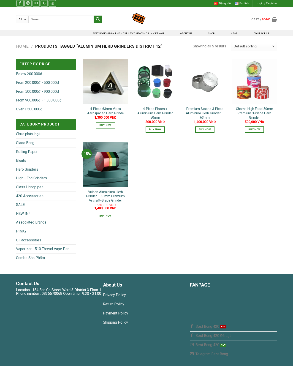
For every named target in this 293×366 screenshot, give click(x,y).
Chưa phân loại (28, 134)
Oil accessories (28, 240)
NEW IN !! (24, 213)
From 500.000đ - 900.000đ (37, 91)
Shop (211, 33)
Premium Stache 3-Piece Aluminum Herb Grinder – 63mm (205, 113)
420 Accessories (29, 196)
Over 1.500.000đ (29, 109)
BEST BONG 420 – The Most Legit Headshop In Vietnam (128, 33)
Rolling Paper (27, 152)
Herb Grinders (27, 169)
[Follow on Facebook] (20, 3)
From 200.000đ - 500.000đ (37, 82)
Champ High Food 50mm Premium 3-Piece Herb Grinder (254, 113)
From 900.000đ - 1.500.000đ (39, 100)
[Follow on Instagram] (28, 3)
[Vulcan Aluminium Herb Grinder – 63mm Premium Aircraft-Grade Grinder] (105, 164)
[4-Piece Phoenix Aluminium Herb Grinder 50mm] (155, 81)
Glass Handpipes (29, 187)
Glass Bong (25, 143)
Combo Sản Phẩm (30, 258)
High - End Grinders (31, 178)
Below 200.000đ (29, 74)
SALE (20, 204)
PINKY (21, 231)
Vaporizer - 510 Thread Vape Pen (42, 249)
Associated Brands (31, 222)
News (234, 33)
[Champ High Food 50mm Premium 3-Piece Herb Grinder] (254, 81)
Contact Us (261, 33)
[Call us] (44, 3)
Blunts (21, 160)
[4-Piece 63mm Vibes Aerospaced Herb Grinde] (105, 81)
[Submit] (98, 19)
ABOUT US (186, 33)
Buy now (105, 125)
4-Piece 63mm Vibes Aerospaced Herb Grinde (105, 111)
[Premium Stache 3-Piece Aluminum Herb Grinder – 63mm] (204, 81)
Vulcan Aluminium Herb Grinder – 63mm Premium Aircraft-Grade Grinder (105, 196)
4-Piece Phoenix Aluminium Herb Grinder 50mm (155, 113)
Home (22, 46)
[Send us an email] (36, 3)
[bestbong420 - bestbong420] (146, 18)
